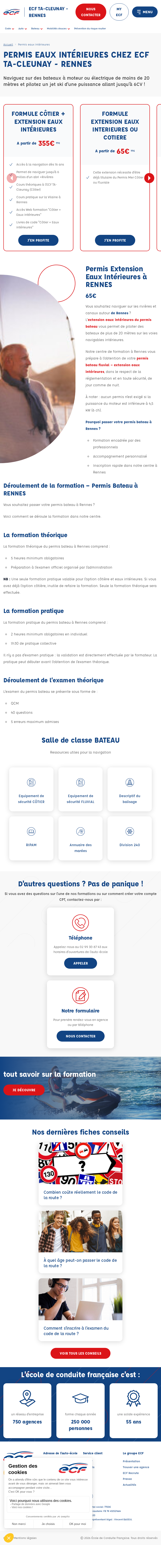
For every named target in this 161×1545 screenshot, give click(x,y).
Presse (127, 1478)
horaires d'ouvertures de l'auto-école (80, 952)
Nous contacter (90, 12)
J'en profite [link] (38, 240)
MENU (148, 12)
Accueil (8, 44)
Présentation (131, 1461)
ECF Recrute (131, 1473)
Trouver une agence (136, 1467)
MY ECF (119, 12)
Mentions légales (25, 1538)
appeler (80, 963)
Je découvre (24, 1090)
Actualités (129, 1484)
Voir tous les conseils (80, 1353)
